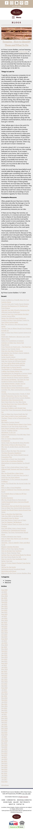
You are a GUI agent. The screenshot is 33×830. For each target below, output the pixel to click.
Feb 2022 (4, 700)
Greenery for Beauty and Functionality (13, 359)
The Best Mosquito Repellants (11, 453)
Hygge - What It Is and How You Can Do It (15, 475)
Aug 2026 (4, 590)
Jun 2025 (4, 618)
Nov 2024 (4, 633)
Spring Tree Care (6, 561)
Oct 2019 (4, 753)
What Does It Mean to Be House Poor (13, 445)
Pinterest (21, 3)
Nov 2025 (4, 608)
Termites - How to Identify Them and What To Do (16, 43)
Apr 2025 (4, 622)
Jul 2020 (4, 737)
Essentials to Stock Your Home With (13, 459)
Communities (11, 800)
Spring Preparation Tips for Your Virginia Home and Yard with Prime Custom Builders (15, 397)
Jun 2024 (4, 643)
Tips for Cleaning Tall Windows (11, 522)
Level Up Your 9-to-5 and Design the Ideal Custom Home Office (15, 315)
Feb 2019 (4, 763)
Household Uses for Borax (10, 518)
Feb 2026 (4, 602)
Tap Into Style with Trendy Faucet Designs (15, 304)
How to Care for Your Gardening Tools (13, 559)
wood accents (23, 52)
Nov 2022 (4, 682)
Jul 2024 (4, 641)
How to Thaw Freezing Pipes (10, 553)
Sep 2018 (4, 769)
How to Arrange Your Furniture (11, 551)
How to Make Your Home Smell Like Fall (14, 414)
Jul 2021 (4, 714)
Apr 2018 (4, 773)
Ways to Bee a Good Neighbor (11, 488)
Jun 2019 (4, 759)
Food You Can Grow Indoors (10, 477)
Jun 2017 (4, 779)
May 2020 (4, 741)
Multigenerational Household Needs (13, 569)
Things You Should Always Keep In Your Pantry (16, 424)
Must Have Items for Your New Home (13, 402)
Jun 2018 (4, 771)
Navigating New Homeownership (12, 400)
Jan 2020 (4, 749)
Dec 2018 (4, 765)
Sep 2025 (4, 612)
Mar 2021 (4, 720)
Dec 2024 (4, 631)
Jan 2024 (4, 653)
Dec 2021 (4, 704)
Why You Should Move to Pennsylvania (13, 500)
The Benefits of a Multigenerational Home (15, 369)
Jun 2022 (4, 692)
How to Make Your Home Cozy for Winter (14, 539)
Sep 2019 (4, 755)
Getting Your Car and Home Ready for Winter (16, 555)
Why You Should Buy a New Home (12, 473)
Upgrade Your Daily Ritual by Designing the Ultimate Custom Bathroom (15, 311)
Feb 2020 (4, 747)
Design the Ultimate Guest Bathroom (13, 318)
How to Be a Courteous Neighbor (12, 461)
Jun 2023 (4, 667)
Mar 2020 (4, 745)
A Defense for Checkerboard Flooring (13, 530)
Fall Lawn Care (6, 541)
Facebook (6, 3)
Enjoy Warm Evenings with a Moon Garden (15, 428)
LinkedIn (26, 3)
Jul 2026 (4, 592)
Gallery (16, 802)
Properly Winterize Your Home (11, 536)
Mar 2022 (4, 698)
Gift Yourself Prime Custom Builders (13, 365)
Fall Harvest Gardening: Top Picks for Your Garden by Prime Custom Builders (15, 380)
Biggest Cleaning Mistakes (10, 547)
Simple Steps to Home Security (11, 367)
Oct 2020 (4, 731)
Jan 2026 (4, 604)
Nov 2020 (4, 728)
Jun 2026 (4, 594)
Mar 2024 (4, 649)
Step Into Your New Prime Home (12, 351)
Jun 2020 (4, 739)
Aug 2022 (4, 688)
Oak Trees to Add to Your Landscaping (14, 416)
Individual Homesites (24, 800)
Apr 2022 (4, 696)
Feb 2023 (4, 675)
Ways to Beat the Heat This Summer (13, 451)
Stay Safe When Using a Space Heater (13, 528)
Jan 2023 (4, 677)
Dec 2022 (4, 680)
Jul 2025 (4, 616)
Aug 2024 (4, 639)
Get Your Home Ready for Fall (11, 557)
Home (3, 800)
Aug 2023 (4, 663)
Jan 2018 (4, 775)
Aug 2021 (4, 712)
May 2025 (4, 620)
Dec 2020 (4, 726)
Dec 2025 (4, 606)
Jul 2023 (4, 665)
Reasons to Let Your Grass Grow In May (14, 426)
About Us (12, 804)
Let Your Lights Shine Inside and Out (13, 363)
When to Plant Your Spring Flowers (12, 549)
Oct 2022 (4, 684)
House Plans (7, 802)
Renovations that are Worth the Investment (15, 506)
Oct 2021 (4, 708)
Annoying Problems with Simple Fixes (13, 408)
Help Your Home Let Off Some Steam (13, 361)
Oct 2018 (4, 767)
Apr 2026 (4, 598)
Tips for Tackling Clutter (9, 430)
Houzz (16, 3)
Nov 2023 (4, 657)
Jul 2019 (4, 757)
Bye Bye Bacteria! (7, 498)
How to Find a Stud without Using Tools (14, 467)
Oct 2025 (4, 610)
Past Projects (25, 802)
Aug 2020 (4, 735)
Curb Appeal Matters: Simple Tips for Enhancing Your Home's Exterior (13, 384)
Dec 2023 (4, 655)
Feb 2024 (4, 651)
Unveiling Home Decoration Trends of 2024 (15, 394)
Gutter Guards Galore (8, 357)
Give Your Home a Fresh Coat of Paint (13, 520)
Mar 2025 (4, 624)
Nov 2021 (4, 706)
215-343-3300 (16, 6)
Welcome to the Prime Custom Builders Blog (16, 573)
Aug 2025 (4, 614)
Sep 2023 (4, 661)
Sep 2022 (4, 686)
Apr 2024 (4, 647)
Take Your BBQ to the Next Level (12, 516)
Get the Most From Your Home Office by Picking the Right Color (14, 405)
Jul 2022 (4, 690)
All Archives (5, 785)
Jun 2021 (4, 716)
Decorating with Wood (8, 571)
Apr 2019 (4, 761)
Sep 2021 (4, 710)
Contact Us (20, 804)
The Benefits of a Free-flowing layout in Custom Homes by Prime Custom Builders (15, 376)
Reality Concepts (23, 797)
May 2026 (4, 596)
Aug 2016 (4, 782)
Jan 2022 (4, 702)
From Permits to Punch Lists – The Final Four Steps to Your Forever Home (16, 348)
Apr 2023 (4, 671)
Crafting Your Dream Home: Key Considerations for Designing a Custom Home (16, 372)
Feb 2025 (4, 626)
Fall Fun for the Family (8, 567)
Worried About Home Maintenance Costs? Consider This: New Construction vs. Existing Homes (16, 390)
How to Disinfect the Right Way (11, 514)
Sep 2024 (4, 637)
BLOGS (16, 22)
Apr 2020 (4, 743)
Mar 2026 (4, 600)
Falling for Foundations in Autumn (12, 341)
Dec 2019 (4, 751)
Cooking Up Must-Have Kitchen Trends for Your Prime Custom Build (15, 321)
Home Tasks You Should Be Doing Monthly (15, 443)
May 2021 (4, 718)
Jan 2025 (4, 629)
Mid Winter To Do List (8, 432)
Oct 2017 (4, 777)
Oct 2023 (4, 659)
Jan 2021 (4, 724)
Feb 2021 (4, 722)
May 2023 (4, 669)
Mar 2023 (4, 673)
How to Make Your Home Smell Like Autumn (15, 508)
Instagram (11, 3)
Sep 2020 (4, 733)
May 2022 (4, 694)
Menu (18, 17)
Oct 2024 (4, 635)
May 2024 (4, 645)
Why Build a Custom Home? (10, 422)
